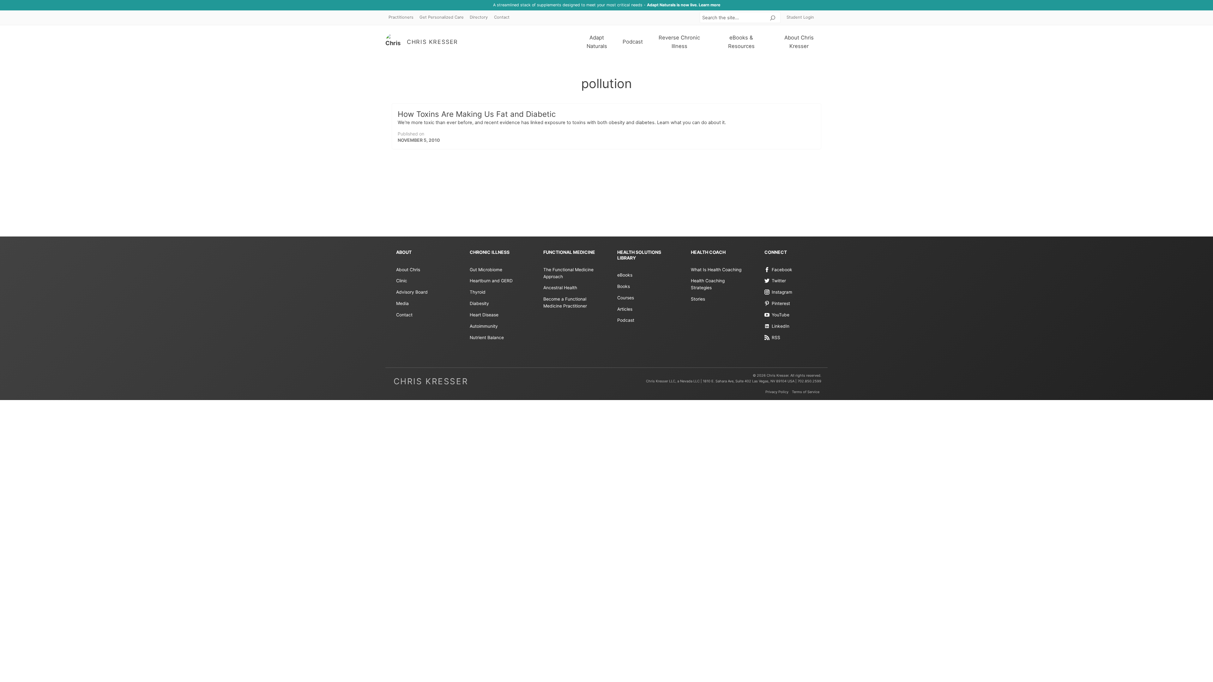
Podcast (633, 42)
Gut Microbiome (486, 269)
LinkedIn (780, 326)
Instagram (782, 292)
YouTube (780, 314)
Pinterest (781, 303)
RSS (776, 337)
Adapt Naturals (597, 41)
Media (402, 303)
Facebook (782, 269)
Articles (624, 309)
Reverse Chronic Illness (679, 41)
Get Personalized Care (441, 17)
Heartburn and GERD (491, 280)
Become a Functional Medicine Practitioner (565, 302)
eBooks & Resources (741, 41)
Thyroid (478, 292)
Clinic (401, 280)
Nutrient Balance (487, 337)
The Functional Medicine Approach (568, 273)
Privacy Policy (776, 392)
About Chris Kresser (799, 41)
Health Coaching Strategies (708, 284)
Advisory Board (412, 292)
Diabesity (479, 303)
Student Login (800, 17)
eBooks (624, 275)
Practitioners (401, 17)
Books (623, 286)
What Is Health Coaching (716, 269)
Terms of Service (805, 392)
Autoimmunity (484, 326)
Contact (502, 17)
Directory (479, 17)
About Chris (408, 269)
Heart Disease (484, 314)
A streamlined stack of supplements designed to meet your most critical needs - (606, 5)
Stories (698, 299)
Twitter (779, 280)
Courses (625, 297)
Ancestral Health (560, 287)
